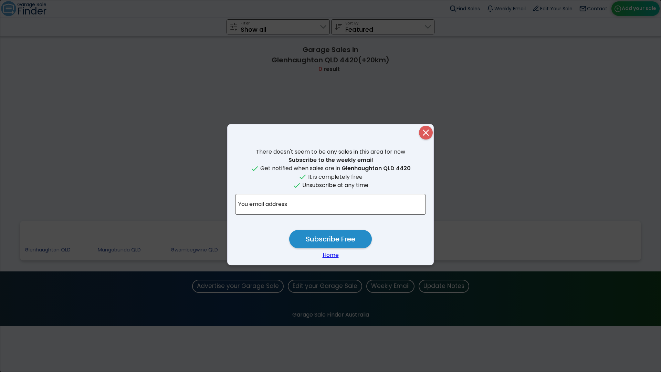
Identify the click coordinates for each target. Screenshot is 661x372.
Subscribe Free (330, 239)
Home (331, 255)
